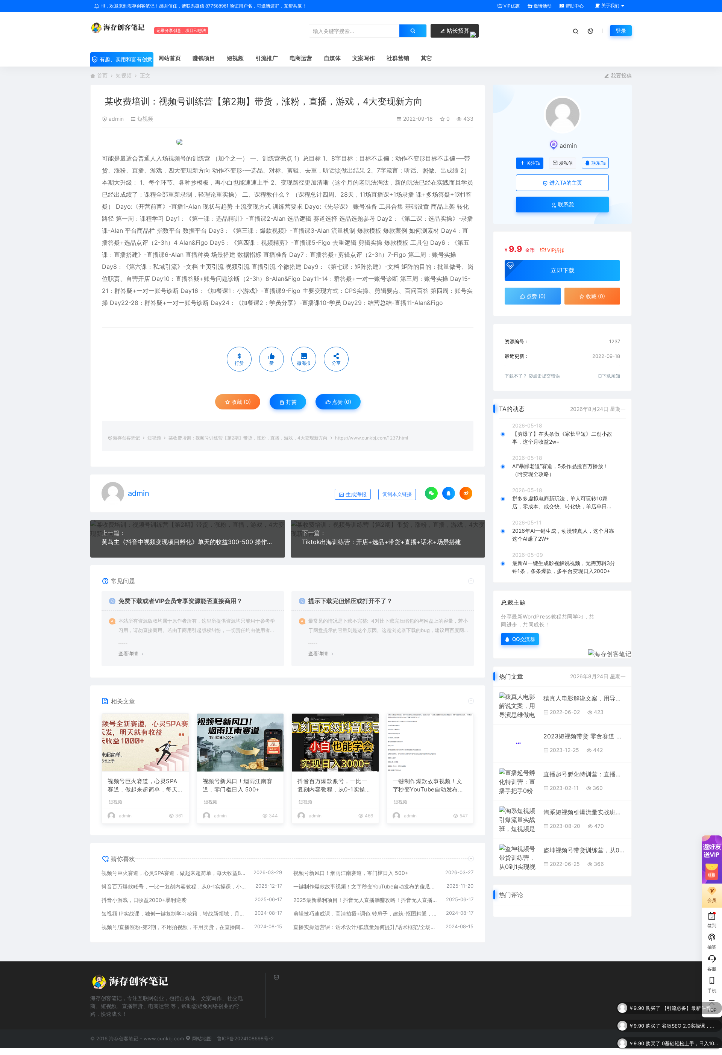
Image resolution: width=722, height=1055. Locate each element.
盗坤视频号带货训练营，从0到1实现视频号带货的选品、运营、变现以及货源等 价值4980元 (584, 850)
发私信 (566, 163)
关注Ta (533, 163)
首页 (102, 75)
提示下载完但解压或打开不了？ (350, 601)
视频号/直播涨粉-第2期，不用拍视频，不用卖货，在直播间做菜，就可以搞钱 (174, 927)
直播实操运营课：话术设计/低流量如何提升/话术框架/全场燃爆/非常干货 (365, 927)
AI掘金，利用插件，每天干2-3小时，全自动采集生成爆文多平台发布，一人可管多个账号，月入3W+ (690, 1044)
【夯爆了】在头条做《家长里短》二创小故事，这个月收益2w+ (562, 437)
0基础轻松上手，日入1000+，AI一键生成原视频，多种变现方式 (690, 1027)
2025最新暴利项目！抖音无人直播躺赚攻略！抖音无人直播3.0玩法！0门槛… (366, 900)
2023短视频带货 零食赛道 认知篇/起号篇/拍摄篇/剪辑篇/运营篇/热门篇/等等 (584, 736)
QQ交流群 (523, 639)
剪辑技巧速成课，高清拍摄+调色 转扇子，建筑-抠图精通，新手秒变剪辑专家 (366, 913)
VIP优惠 (511, 6)
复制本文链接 (397, 494)
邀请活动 (542, 6)
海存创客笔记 (126, 438)
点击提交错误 (546, 376)
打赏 (291, 402)
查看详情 (128, 653)
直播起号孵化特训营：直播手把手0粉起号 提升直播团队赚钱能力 (584, 774)
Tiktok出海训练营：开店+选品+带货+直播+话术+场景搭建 (381, 542)
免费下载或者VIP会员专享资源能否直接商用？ (180, 601)
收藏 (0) (240, 402)
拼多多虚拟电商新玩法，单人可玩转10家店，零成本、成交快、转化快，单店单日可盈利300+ (562, 502)
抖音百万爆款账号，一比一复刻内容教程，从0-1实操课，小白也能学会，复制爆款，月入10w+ (332, 786)
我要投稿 (620, 75)
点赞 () (341, 402)
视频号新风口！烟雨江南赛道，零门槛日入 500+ (238, 785)
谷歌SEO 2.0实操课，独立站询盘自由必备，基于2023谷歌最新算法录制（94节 (690, 1009)
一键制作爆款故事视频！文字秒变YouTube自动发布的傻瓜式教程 (428, 786)
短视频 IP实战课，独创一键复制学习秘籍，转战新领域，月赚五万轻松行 (174, 913)
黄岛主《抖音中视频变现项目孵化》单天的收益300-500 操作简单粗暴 (188, 542)
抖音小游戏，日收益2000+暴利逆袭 (144, 900)
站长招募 (457, 30)
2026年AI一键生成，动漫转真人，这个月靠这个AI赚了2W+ (563, 535)
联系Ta (599, 163)
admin (116, 118)
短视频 (124, 75)
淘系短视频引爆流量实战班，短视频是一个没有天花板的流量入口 (584, 812)
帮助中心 (574, 6)
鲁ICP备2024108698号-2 (245, 1038)
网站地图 (201, 1038)
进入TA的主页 (565, 182)
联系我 (565, 204)
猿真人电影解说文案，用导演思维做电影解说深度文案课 (584, 698)
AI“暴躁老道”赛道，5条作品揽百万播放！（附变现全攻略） (560, 470)
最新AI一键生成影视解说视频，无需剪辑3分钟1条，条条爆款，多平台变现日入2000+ (563, 567)
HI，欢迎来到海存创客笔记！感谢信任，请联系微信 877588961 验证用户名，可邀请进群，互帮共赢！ (202, 6)
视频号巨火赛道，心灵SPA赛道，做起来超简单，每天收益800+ (142, 786)
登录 (621, 30)
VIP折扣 (555, 250)
